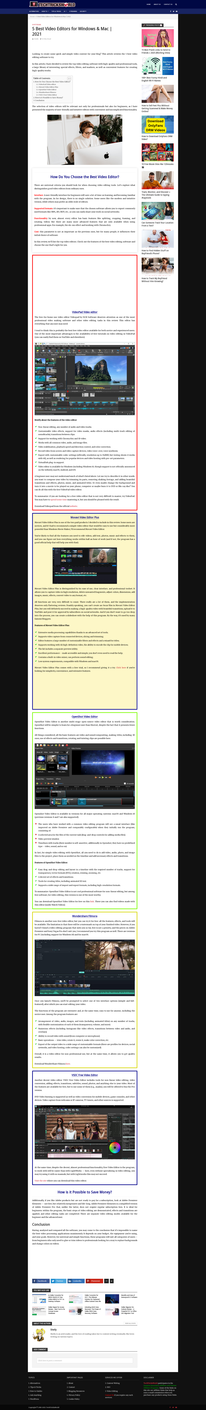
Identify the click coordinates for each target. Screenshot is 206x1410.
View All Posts (130, 1323)
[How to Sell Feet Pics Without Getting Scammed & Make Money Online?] (158, 94)
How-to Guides (36, 1391)
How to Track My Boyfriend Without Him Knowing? (154, 280)
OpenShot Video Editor (47, 90)
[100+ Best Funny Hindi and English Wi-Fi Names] (158, 66)
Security (83, 11)
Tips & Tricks (56, 11)
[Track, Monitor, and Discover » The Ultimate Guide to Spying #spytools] (158, 180)
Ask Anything (35, 1395)
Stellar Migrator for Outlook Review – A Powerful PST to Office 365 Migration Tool (128, 1310)
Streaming (73, 11)
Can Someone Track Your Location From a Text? (157, 224)
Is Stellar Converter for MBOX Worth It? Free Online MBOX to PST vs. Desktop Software (56, 1298)
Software (36, 25)
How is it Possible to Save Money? (49, 98)
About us (157, 4)
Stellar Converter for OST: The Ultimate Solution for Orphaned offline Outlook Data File (93, 1298)
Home (149, 4)
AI (64, 11)
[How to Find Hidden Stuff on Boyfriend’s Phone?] (158, 239)
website (73, 506)
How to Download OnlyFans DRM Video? (157, 137)
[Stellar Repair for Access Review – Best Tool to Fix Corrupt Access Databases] (39, 1311)
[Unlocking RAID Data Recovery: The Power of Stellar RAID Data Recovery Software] (76, 1311)
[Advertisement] (84, 47)
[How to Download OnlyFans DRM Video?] (158, 124)
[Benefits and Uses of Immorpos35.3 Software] (112, 1299)
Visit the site (41, 1181)
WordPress (34, 1399)
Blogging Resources (76, 1391)
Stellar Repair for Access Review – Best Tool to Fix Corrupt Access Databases (56, 1310)
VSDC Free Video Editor (48, 95)
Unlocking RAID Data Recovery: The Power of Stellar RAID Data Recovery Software (93, 1310)
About (70, 1383)
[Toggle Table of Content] (68, 78)
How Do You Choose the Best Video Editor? (52, 82)
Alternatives (34, 11)
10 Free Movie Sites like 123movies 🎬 (158, 165)
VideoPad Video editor (47, 84)
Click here (121, 667)
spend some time (59, 499)
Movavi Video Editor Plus (48, 87)
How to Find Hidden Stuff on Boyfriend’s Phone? (155, 252)
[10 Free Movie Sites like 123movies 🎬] (158, 152)
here (68, 1064)
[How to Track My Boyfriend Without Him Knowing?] (158, 266)
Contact (72, 1387)
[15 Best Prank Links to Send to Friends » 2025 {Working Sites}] (158, 38)
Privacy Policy (74, 1395)
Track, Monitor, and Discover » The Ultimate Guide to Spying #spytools (156, 195)
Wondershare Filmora (47, 92)
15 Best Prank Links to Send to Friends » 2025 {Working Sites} (156, 51)
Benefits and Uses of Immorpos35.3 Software (129, 1296)
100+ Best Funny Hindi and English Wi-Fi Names (154, 79)
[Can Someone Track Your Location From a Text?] (158, 211)
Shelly (36, 39)
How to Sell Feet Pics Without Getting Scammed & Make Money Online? (157, 108)
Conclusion (39, 100)
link (92, 901)
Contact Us (168, 4)
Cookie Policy (74, 1399)
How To (44, 11)
